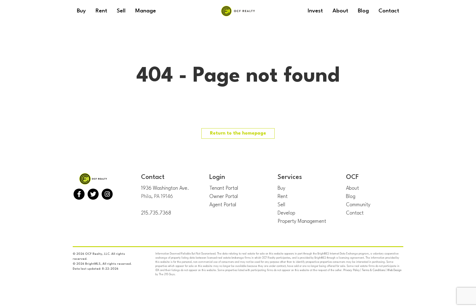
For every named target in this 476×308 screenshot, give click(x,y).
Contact (355, 213)
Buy (281, 188)
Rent (283, 196)
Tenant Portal (223, 188)
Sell (281, 204)
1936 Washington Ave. (165, 188)
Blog (350, 196)
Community (358, 204)
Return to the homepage (238, 133)
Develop (286, 213)
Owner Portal (223, 196)
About (352, 188)
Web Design (394, 270)
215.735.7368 (156, 213)
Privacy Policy (351, 270)
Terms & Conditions (373, 270)
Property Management (302, 221)
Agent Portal (222, 204)
